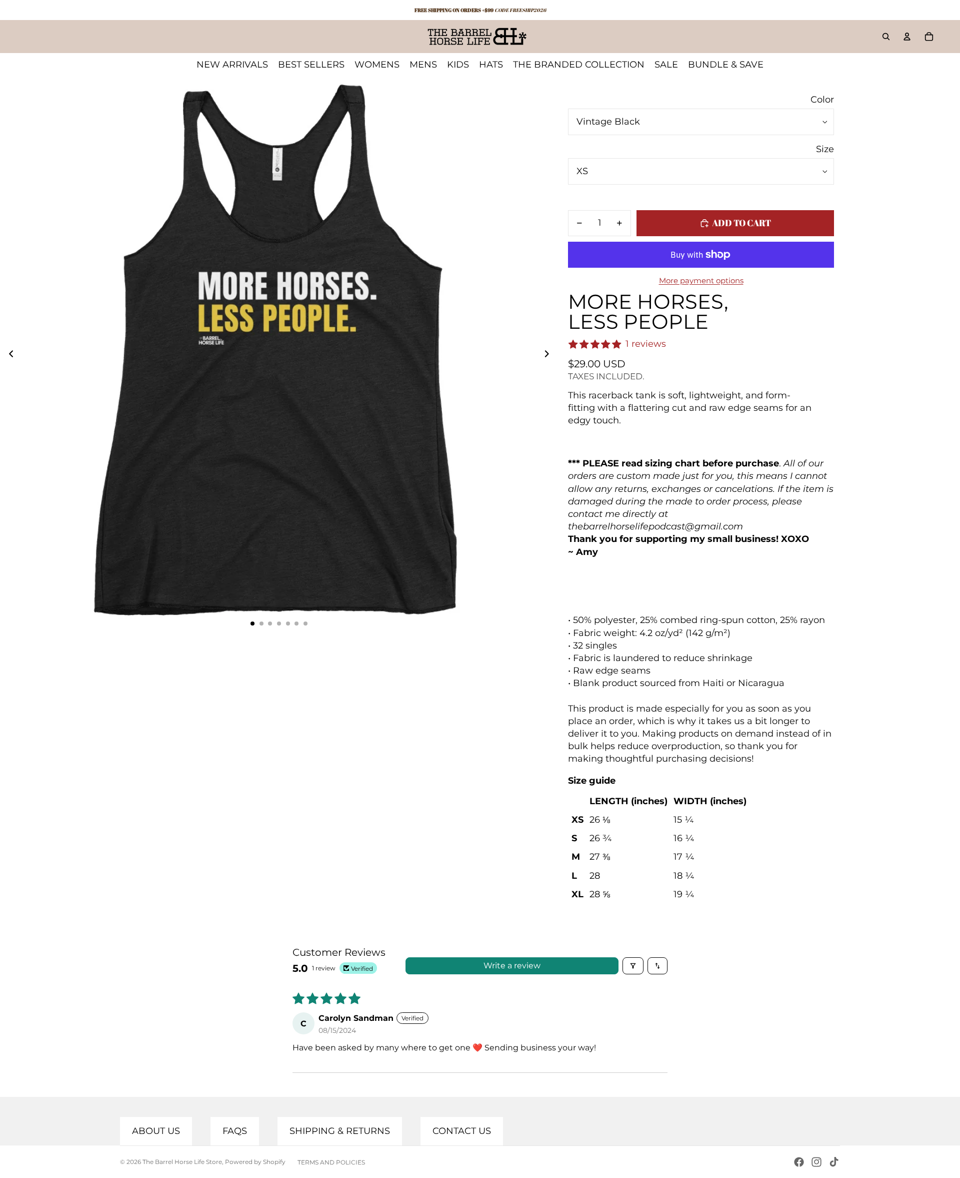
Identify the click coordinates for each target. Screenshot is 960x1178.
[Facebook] (799, 1162)
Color (822, 99)
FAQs (234, 1130)
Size (825, 149)
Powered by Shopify (255, 1161)
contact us (461, 1130)
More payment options (701, 280)
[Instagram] (816, 1162)
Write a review (512, 965)
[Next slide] (550, 355)
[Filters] (633, 965)
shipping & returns (340, 1130)
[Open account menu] (907, 37)
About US (156, 1130)
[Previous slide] (8, 355)
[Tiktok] (834, 1162)
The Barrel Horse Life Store (182, 1161)
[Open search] (886, 37)
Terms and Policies (331, 1162)
